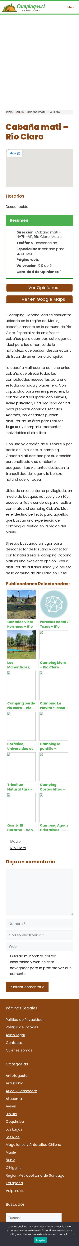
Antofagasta (17, 1075)
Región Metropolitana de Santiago (35, 1175)
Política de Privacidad (24, 1019)
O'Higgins (13, 1167)
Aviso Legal (15, 1034)
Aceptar (40, 1240)
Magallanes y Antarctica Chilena (33, 1144)
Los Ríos (13, 1137)
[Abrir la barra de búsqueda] (52, 7)
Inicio (9, 112)
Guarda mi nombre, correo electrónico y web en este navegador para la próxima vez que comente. (41, 965)
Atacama (14, 1098)
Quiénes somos (19, 1050)
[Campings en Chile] (23, 7)
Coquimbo (15, 1121)
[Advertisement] (39, 62)
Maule (20, 112)
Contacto (14, 1042)
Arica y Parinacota (21, 1090)
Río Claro (18, 848)
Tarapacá (14, 1183)
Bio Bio (11, 1114)
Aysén (11, 1106)
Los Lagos (14, 1129)
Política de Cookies (22, 1027)
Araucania (14, 1083)
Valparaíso (15, 1190)
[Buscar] (67, 1218)
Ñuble (10, 1159)
